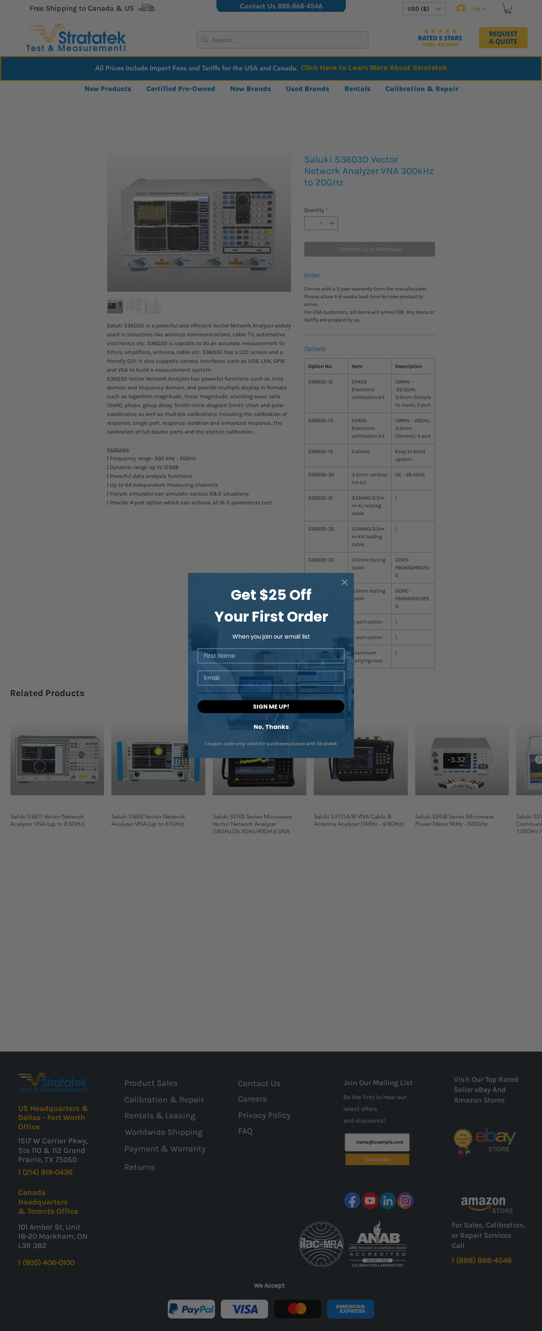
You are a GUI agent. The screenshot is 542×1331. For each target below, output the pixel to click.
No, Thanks (271, 726)
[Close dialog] (344, 582)
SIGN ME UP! (271, 706)
